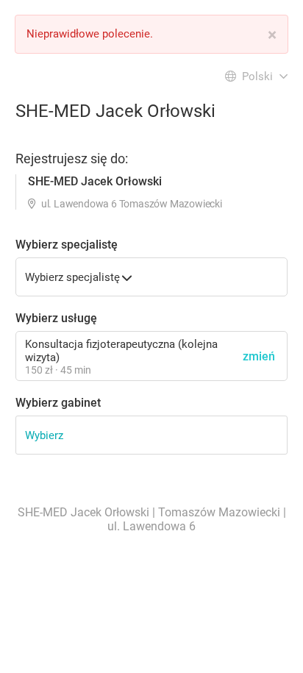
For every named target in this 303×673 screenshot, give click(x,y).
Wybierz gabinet (58, 403)
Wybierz (44, 435)
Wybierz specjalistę (66, 245)
